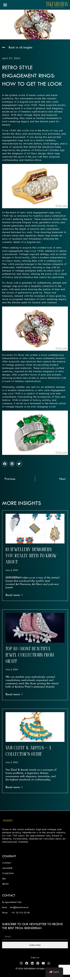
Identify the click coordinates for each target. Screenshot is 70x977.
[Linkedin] (32, 963)
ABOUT (5, 883)
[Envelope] (43, 963)
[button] (5, 5)
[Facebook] (26, 963)
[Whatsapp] (48, 963)
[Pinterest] (37, 963)
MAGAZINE (7, 868)
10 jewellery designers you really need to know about (31, 556)
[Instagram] (21, 963)
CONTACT (6, 862)
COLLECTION (8, 873)
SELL (4, 878)
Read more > (14, 595)
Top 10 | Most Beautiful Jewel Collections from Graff (30, 655)
